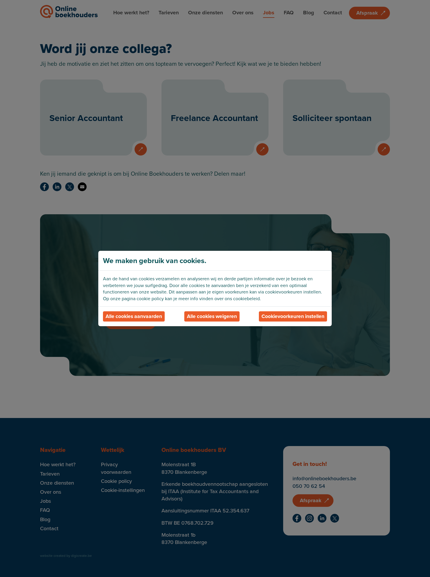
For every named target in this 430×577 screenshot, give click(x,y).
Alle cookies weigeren (212, 316)
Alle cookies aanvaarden (134, 316)
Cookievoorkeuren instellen (293, 316)
